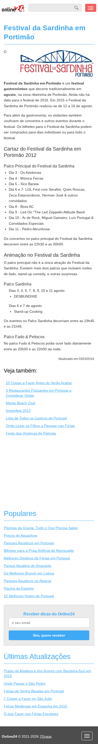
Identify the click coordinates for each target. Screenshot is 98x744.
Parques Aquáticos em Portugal (29, 543)
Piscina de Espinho (19, 588)
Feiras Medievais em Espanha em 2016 (35, 706)
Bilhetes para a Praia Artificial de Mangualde (39, 551)
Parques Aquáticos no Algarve (27, 581)
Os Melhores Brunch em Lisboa (29, 573)
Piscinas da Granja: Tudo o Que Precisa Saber (41, 528)
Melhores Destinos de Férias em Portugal (37, 558)
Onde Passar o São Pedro (24, 683)
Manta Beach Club (20, 403)
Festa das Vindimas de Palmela (31, 433)
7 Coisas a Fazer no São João (28, 699)
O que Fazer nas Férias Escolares (31, 714)
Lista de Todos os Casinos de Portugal (36, 418)
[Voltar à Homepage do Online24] (13, 8)
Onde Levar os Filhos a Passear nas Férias (40, 426)
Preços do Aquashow (20, 535)
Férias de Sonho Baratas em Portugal (34, 691)
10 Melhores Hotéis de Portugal (29, 596)
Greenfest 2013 (18, 411)
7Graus (46, 736)
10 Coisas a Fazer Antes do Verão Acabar (39, 383)
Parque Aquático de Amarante (27, 566)
